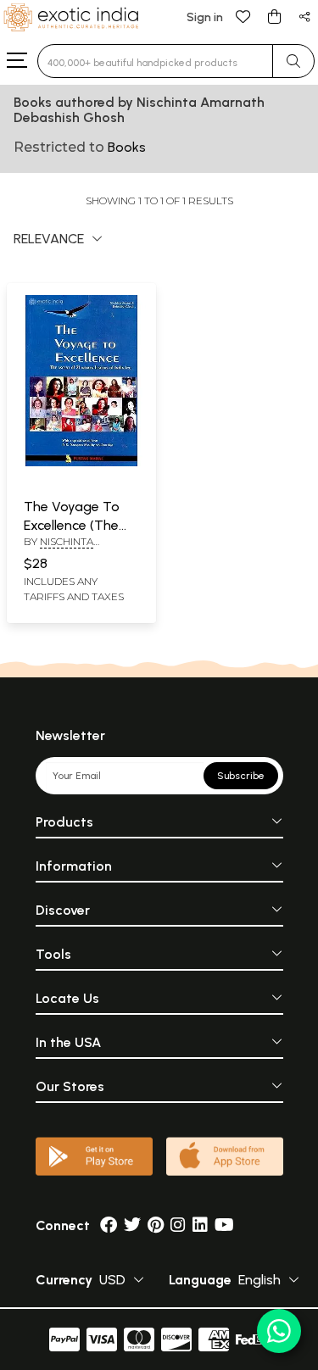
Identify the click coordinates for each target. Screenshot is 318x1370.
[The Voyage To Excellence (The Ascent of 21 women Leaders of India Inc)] (81, 463)
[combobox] (155, 61)
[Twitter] (132, 1225)
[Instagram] (178, 1225)
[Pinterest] (156, 1225)
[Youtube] (224, 1225)
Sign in (205, 17)
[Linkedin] (200, 1225)
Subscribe (241, 776)
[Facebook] (108, 1225)
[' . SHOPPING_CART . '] (274, 15)
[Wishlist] (243, 15)
